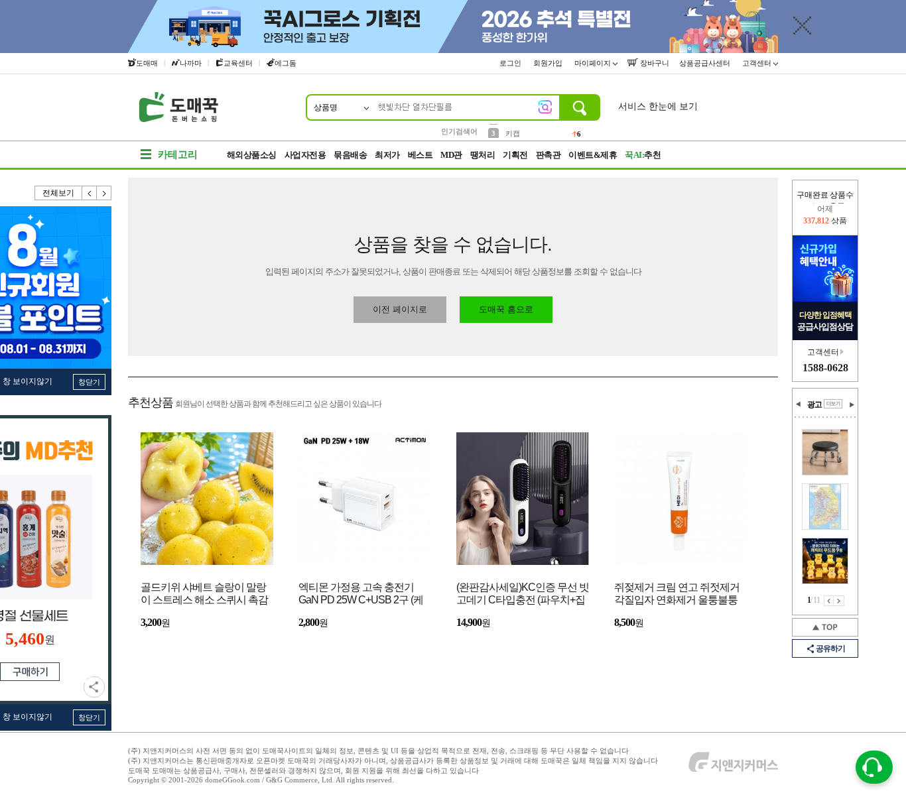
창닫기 (89, 382)
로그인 (511, 63)
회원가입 (548, 63)
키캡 (512, 131)
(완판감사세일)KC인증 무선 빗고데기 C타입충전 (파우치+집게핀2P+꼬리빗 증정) (522, 594)
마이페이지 (593, 63)
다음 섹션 (851, 404)
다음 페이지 (839, 600)
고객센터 (757, 63)
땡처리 (482, 155)
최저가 (387, 155)
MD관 (451, 155)
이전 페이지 (829, 600)
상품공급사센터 (705, 63)
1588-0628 (825, 367)
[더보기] (833, 403)
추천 (643, 155)
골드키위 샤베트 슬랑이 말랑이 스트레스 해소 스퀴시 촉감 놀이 (204, 594)
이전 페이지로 (400, 309)
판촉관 (548, 155)
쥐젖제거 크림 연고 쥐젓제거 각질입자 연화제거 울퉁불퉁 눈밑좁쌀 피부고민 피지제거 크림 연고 (677, 594)
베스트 (420, 155)
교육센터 (238, 63)
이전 (89, 193)
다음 (104, 193)
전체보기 (58, 193)
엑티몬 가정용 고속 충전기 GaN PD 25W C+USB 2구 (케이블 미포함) (360, 594)
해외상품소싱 (252, 155)
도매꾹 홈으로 (506, 309)
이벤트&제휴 (592, 155)
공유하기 (94, 687)
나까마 (191, 63)
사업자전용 (305, 155)
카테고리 (178, 154)
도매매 (147, 63)
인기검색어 (459, 131)
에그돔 (285, 63)
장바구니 (653, 63)
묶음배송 (350, 155)
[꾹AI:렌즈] (545, 106)
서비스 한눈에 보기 (658, 106)
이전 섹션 (798, 404)
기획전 (515, 155)
